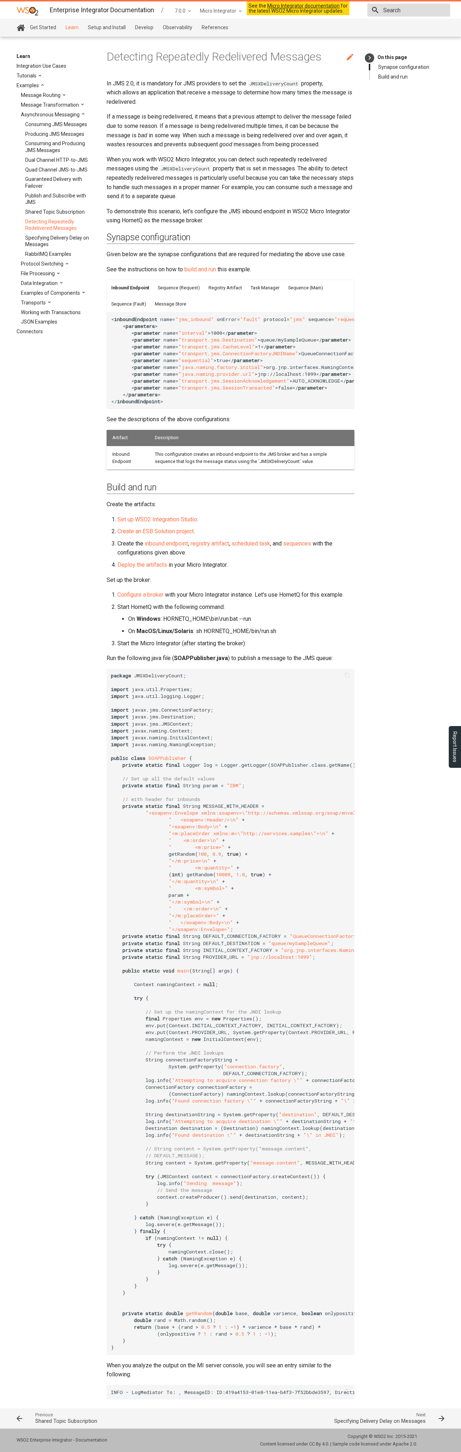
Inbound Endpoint (130, 287)
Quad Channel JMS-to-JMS (56, 170)
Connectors (30, 331)
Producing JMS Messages (54, 134)
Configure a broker (140, 594)
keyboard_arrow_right (369, 58)
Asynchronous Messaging (51, 114)
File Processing (38, 273)
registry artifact (210, 543)
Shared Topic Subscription (55, 212)
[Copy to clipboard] (347, 319)
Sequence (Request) (179, 287)
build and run (200, 269)
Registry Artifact (225, 287)
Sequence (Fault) (128, 304)
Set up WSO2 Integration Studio (157, 519)
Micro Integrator (218, 11)
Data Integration (40, 283)
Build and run (393, 77)
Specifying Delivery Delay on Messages (57, 241)
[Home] (21, 27)
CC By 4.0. (319, 1444)
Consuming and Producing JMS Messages (55, 147)
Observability (177, 27)
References (215, 27)
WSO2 (380, 1436)
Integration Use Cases (41, 66)
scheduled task (251, 543)
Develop (144, 27)
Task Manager (265, 287)
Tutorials (27, 76)
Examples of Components (51, 293)
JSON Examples (39, 322)
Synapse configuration (403, 67)
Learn (72, 27)
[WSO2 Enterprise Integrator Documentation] (27, 10)
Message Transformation (50, 105)
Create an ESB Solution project (155, 531)
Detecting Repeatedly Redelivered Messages (51, 225)
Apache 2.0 (404, 1444)
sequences (297, 543)
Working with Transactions (51, 312)
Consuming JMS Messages (56, 124)
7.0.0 (180, 11)
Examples (28, 85)
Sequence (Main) (305, 287)
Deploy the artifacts (142, 564)
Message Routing (41, 95)
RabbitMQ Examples (48, 254)
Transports (34, 303)
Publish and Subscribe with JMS (55, 199)
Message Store (170, 304)
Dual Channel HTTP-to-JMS (56, 160)
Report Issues (455, 746)
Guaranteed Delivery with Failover (53, 182)
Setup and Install (107, 27)
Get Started (43, 27)
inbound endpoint (166, 543)
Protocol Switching (42, 264)
